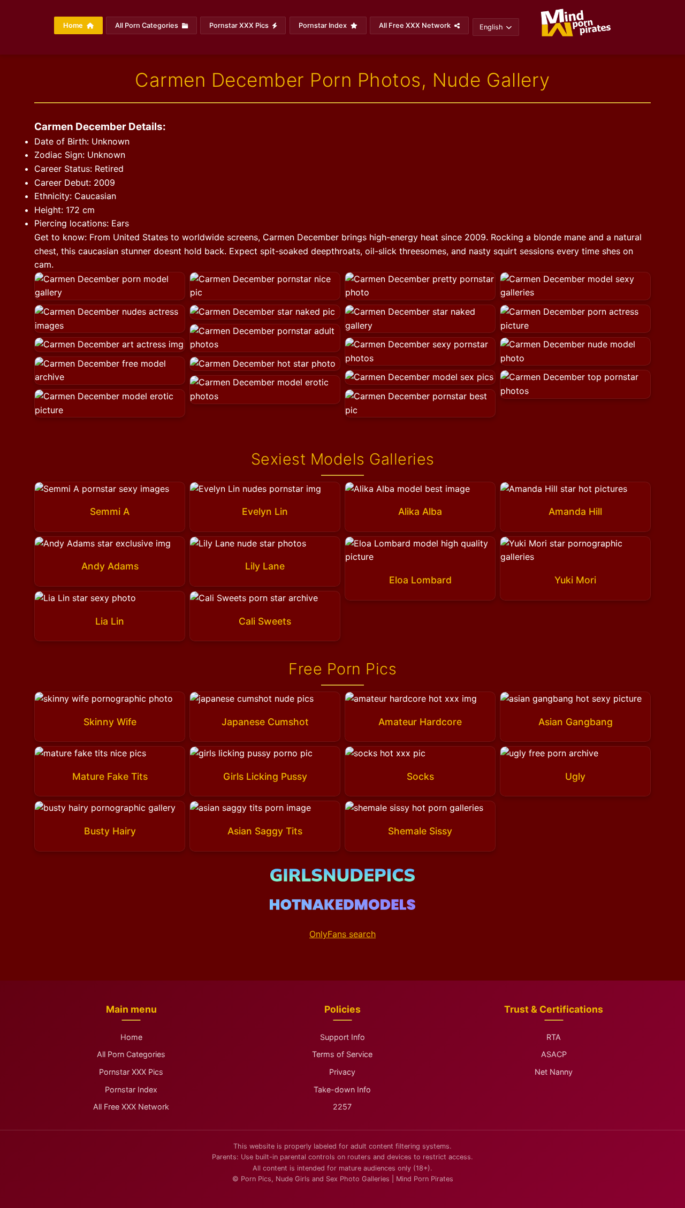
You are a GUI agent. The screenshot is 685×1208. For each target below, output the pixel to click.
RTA (553, 1037)
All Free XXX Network (415, 25)
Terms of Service (342, 1054)
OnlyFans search (342, 934)
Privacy (342, 1071)
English (491, 27)
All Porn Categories (147, 25)
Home (74, 25)
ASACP (554, 1054)
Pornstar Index (323, 25)
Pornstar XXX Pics (239, 25)
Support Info (342, 1037)
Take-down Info (342, 1089)
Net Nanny (554, 1071)
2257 (342, 1106)
